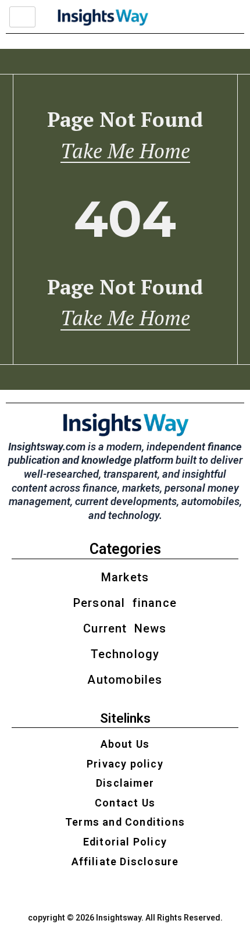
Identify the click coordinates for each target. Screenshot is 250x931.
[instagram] (95, 891)
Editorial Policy (125, 842)
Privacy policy (125, 764)
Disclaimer (125, 783)
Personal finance (125, 603)
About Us (125, 744)
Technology (125, 654)
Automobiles (124, 680)
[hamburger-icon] (22, 16)
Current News (124, 628)
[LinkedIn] (135, 891)
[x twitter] (115, 891)
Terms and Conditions (125, 822)
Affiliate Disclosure (125, 861)
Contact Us (125, 803)
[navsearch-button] (186, 17)
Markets (125, 577)
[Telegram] (155, 891)
